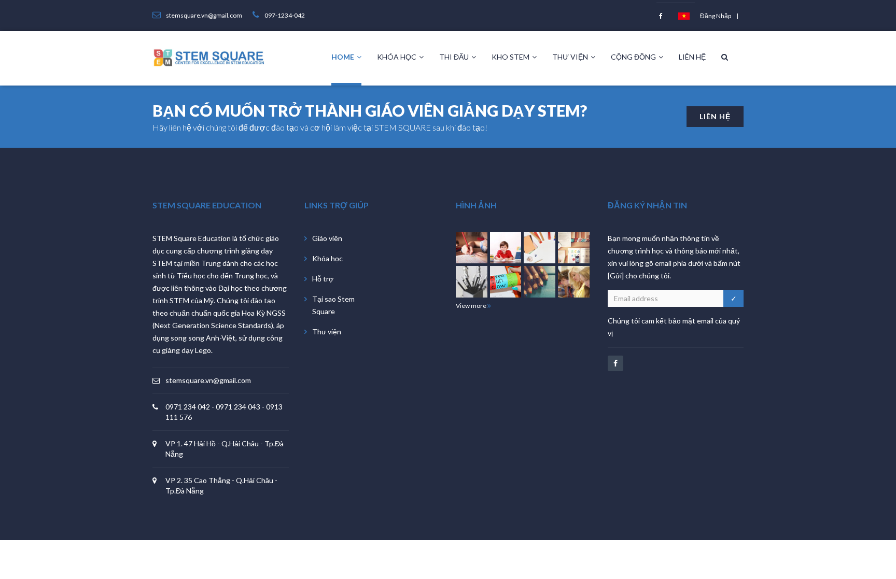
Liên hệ (692, 56)
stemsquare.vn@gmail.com (208, 380)
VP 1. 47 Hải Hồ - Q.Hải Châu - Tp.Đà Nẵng (224, 448)
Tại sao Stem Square (333, 305)
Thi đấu (454, 56)
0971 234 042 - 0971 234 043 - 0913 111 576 (224, 411)
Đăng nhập (715, 16)
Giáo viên (327, 238)
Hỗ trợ (322, 278)
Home (342, 56)
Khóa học (396, 56)
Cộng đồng (633, 56)
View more (471, 305)
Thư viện (570, 56)
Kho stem (510, 56)
